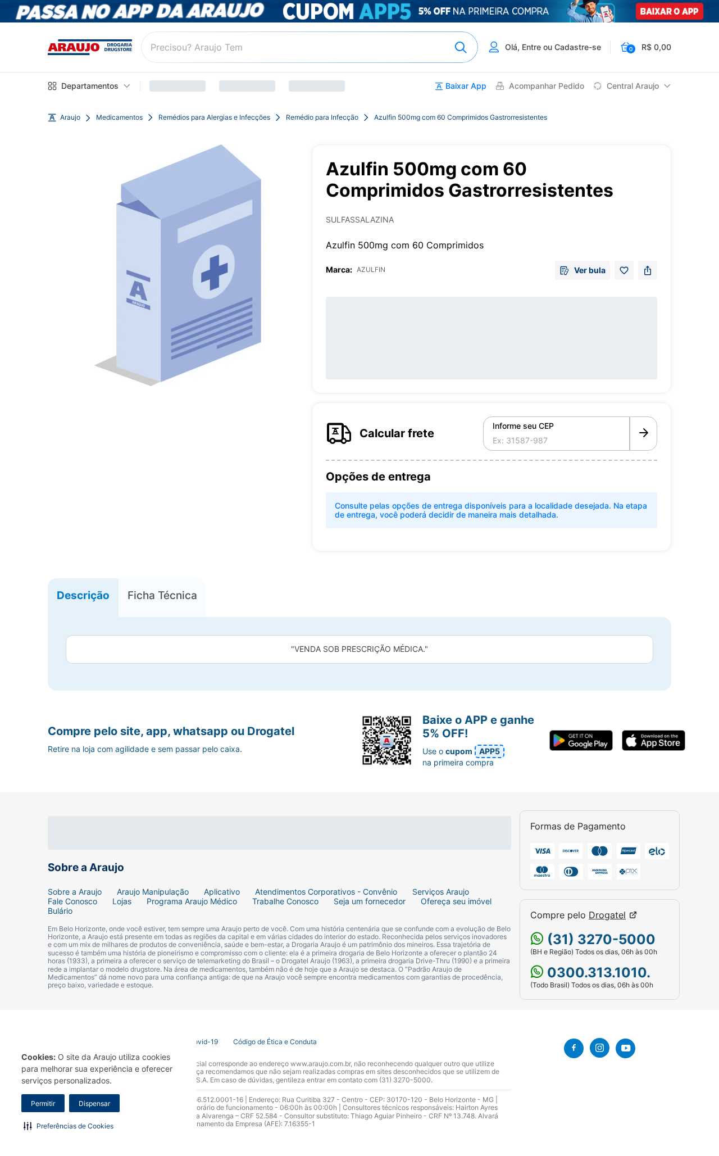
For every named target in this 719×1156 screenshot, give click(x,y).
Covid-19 (203, 1042)
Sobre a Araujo (75, 891)
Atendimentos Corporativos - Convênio (326, 891)
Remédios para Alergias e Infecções (214, 117)
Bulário (60, 910)
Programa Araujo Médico (192, 901)
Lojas (121, 901)
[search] (309, 47)
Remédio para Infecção (322, 117)
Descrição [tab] (83, 595)
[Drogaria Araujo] (90, 47)
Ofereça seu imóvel (456, 901)
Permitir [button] (43, 1103)
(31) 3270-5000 (600, 939)
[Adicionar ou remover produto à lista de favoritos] (624, 270)
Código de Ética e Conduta (275, 1042)
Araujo (70, 117)
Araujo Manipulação (153, 891)
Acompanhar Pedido (546, 85)
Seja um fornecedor (370, 901)
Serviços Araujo (440, 891)
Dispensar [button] (94, 1103)
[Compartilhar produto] (647, 270)
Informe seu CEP (523, 425)
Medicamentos (119, 117)
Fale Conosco (72, 901)
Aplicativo (222, 891)
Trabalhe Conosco (285, 901)
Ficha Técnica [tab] (162, 595)
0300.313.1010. (597, 972)
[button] (68, 1126)
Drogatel (607, 915)
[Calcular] (643, 433)
